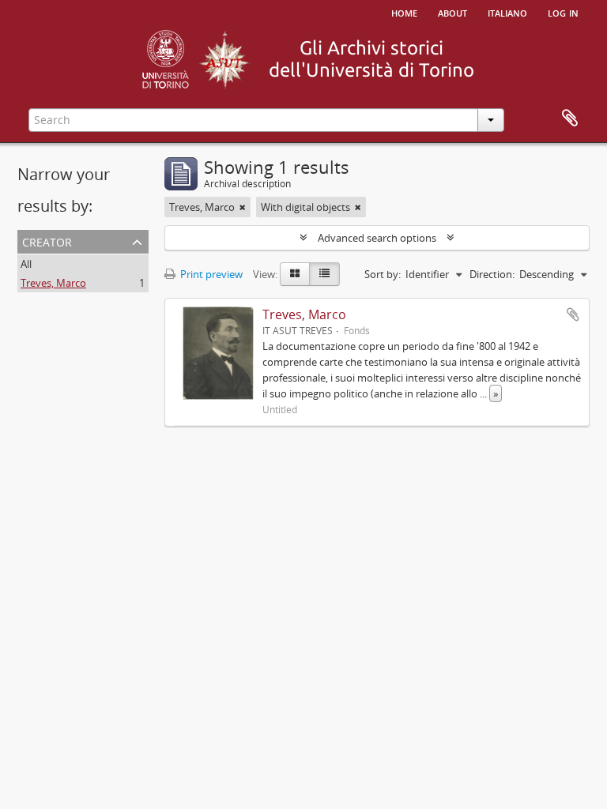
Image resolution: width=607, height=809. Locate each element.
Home (404, 12)
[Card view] (295, 274)
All (26, 264)
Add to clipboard (573, 314)
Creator (47, 240)
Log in (563, 12)
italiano (507, 12)
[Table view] (324, 274)
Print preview (210, 274)
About (452, 12)
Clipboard (570, 118)
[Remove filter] (242, 207)
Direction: (492, 274)
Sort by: (382, 274)
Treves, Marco (53, 283)
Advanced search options (377, 238)
